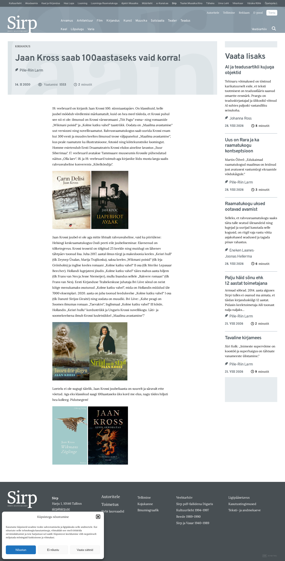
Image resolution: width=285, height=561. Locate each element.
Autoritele (213, 12)
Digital (270, 556)
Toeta (271, 12)
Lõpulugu (77, 29)
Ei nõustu (53, 549)
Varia (90, 29)
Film (100, 21)
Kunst (128, 21)
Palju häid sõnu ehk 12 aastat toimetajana (246, 281)
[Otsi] (273, 28)
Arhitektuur (85, 21)
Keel (64, 29)
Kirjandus (113, 21)
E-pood (258, 12)
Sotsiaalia (157, 21)
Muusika (141, 21)
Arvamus (67, 21)
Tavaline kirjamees (243, 338)
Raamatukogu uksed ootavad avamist (245, 206)
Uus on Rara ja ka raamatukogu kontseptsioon (242, 145)
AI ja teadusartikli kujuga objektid (249, 70)
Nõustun (21, 549)
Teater (172, 21)
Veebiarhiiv (259, 29)
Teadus (185, 21)
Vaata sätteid (85, 549)
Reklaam (244, 12)
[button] (98, 517)
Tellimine (229, 12)
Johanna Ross (240, 118)
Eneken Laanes (241, 250)
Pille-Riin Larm (31, 70)
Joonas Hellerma (238, 256)
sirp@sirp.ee (61, 509)
